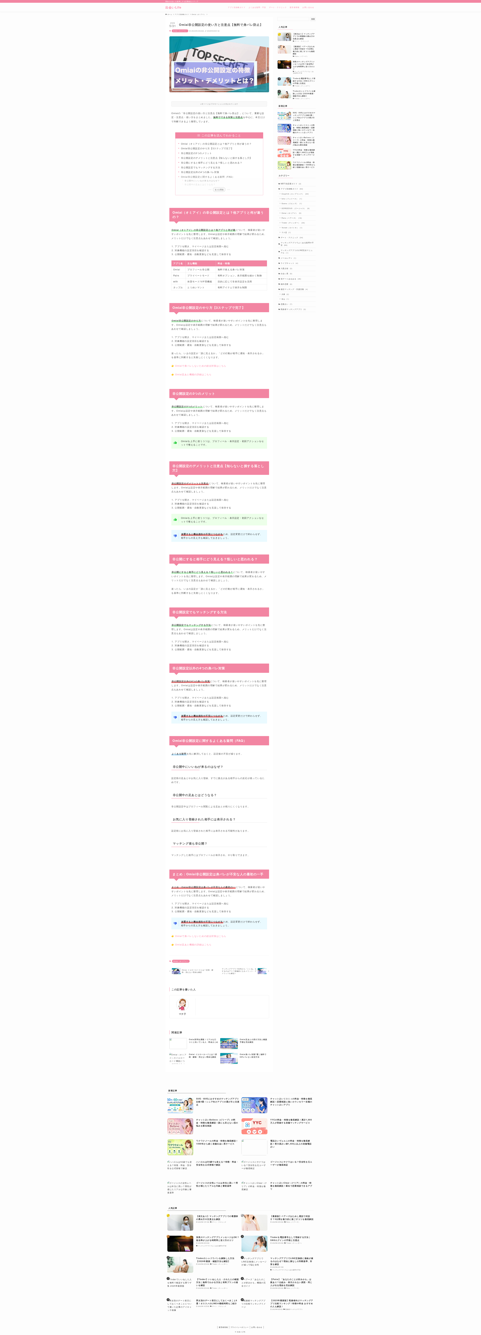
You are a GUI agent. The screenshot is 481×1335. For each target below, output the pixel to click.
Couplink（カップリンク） (295, 194)
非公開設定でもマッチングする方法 (200, 167)
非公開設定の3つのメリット (196, 153)
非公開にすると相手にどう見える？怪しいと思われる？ (211, 162)
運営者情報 (223, 1327)
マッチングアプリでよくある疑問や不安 (297, 243)
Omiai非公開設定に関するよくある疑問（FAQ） (208, 176)
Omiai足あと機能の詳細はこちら (193, 374)
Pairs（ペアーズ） (292, 218)
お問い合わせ (256, 1327)
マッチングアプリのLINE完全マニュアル (297, 251)
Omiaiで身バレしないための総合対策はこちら (200, 365)
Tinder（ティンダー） (293, 223)
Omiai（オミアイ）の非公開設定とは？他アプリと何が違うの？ (216, 143)
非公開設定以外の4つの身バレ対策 (200, 172)
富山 (285, 299)
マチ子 (182, 1014)
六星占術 (286, 268)
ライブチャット (289, 263)
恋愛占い (286, 304)
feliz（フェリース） (292, 198)
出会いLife (173, 7)
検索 (313, 19)
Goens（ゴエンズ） (292, 203)
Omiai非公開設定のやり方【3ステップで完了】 (207, 148)
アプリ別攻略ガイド (292, 188)
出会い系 (286, 273)
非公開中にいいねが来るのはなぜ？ (202, 180)
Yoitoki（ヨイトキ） (292, 227)
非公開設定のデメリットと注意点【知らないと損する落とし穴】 (216, 157)
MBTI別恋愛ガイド (291, 183)
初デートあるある (291, 278)
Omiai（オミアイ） (180, 31)
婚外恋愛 (286, 284)
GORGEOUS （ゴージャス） (296, 208)
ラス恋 (286, 232)
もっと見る (219, 189)
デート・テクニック (292, 237)
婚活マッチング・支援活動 (294, 289)
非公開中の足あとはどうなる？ (200, 184)
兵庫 (285, 294)
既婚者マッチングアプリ (293, 309)
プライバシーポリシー (239, 1327)
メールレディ (288, 258)
